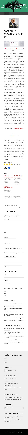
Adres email (6, 237)
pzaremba (13, 197)
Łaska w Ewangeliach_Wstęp (10, 205)
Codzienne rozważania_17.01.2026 (8, 187)
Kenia (5, 293)
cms (5, 342)
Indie (5, 291)
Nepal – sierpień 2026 (8, 312)
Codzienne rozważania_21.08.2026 (10, 318)
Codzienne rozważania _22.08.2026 (11, 308)
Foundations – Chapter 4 (19, 128)
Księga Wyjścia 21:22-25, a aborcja (15, 339)
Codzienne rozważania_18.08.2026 (10, 320)
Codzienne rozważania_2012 (13, 196)
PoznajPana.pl (14, 5)
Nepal (5, 295)
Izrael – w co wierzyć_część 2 (10, 303)
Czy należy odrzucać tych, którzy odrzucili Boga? (13, 314)
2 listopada (11, 136)
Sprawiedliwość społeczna (9, 306)
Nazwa (5, 232)
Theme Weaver (18, 432)
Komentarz (6, 219)
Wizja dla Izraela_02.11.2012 (18, 207)
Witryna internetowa (8, 242)
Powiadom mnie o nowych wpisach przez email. (14, 253)
